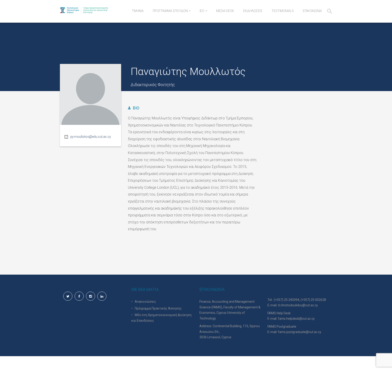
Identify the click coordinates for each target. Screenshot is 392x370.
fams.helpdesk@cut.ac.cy (296, 318)
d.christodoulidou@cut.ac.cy (298, 305)
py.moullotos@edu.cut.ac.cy (90, 136)
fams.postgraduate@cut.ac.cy (299, 332)
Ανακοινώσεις (145, 301)
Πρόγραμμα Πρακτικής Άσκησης (158, 308)
